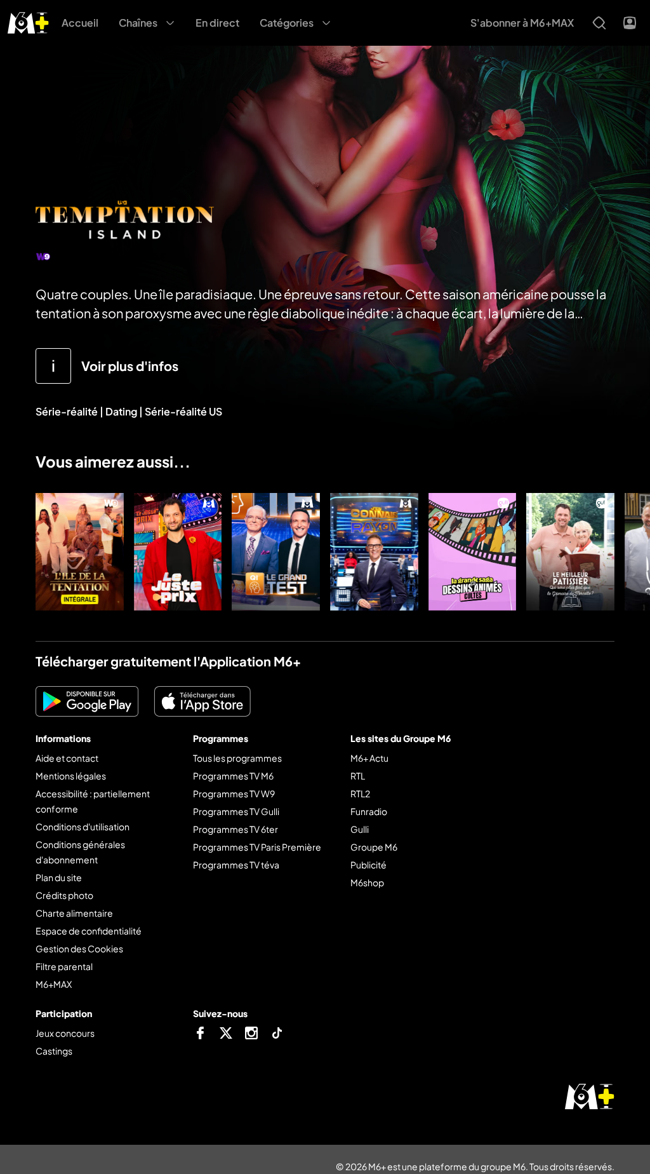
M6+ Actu (369, 758)
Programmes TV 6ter (235, 829)
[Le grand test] (276, 552)
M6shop (367, 882)
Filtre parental (64, 966)
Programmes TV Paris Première (257, 847)
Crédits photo (64, 895)
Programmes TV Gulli (236, 811)
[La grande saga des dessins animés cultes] (472, 552)
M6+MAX (54, 984)
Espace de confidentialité (89, 930)
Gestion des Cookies (79, 948)
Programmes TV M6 (233, 775)
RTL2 (360, 793)
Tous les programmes (237, 758)
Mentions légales (71, 775)
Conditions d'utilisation (82, 826)
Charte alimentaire (74, 913)
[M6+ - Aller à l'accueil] (28, 21)
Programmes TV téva (236, 864)
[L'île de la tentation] (80, 552)
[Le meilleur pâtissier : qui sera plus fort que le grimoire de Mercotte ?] (570, 552)
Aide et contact (67, 758)
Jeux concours (65, 1033)
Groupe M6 (373, 847)
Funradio (368, 811)
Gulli (359, 829)
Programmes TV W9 (234, 793)
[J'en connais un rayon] (374, 552)
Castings (54, 1050)
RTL (357, 775)
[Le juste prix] (178, 552)
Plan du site (59, 877)
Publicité (368, 864)
